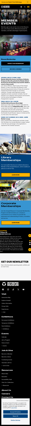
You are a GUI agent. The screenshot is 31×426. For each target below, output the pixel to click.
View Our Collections (8, 382)
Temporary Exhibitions (8, 323)
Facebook (3, 289)
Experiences (5, 309)
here (20, 2)
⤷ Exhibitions (5, 329)
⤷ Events (4, 345)
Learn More (15, 175)
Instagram (8, 289)
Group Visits (5, 306)
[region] (15, 411)
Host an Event (5, 343)
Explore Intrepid (6, 300)
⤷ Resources (5, 385)
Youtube (23, 289)
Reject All (15, 416)
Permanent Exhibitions (8, 320)
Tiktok (13, 289)
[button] (25, 6)
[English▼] (21, 7)
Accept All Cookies (15, 412)
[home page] (5, 7)
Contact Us (7, 397)
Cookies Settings (15, 420)
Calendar (4, 337)
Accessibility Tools (7, 379)
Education (4, 376)
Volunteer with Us (6, 362)
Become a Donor (6, 356)
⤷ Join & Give (5, 365)
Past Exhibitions (6, 326)
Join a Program (6, 340)
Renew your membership (16, 63)
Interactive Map (6, 297)
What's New (5, 373)
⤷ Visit (3, 312)
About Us (6, 390)
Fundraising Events (7, 359)
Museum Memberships (8, 59)
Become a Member (16, 69)
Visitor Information (7, 303)
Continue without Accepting (23, 400)
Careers (6, 394)
